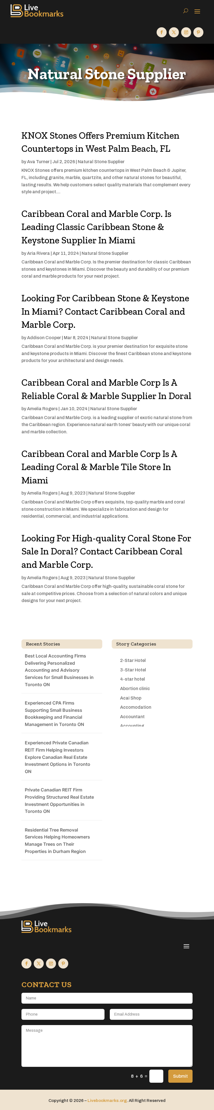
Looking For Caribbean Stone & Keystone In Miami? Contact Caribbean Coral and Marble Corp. (105, 311)
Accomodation (135, 707)
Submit (180, 1076)
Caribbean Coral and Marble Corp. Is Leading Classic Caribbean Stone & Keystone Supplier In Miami (96, 227)
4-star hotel (132, 679)
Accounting (132, 725)
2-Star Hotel (133, 660)
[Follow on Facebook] (162, 32)
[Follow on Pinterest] (198, 32)
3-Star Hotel (133, 670)
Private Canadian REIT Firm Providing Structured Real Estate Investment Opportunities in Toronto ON (59, 800)
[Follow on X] (174, 32)
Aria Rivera (38, 253)
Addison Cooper (44, 337)
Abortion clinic (135, 688)
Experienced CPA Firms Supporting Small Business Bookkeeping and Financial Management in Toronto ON (54, 713)
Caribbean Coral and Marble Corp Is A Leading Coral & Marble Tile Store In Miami (99, 467)
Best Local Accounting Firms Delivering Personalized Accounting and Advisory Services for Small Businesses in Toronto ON (59, 670)
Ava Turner (38, 161)
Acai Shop (130, 698)
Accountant (132, 716)
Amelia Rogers (42, 408)
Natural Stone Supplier (101, 161)
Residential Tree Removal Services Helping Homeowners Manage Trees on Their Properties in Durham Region (57, 840)
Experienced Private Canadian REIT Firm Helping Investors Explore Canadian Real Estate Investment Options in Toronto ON (57, 757)
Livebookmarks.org (107, 1100)
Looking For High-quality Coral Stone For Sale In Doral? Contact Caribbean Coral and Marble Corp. (106, 551)
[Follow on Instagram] (186, 32)
